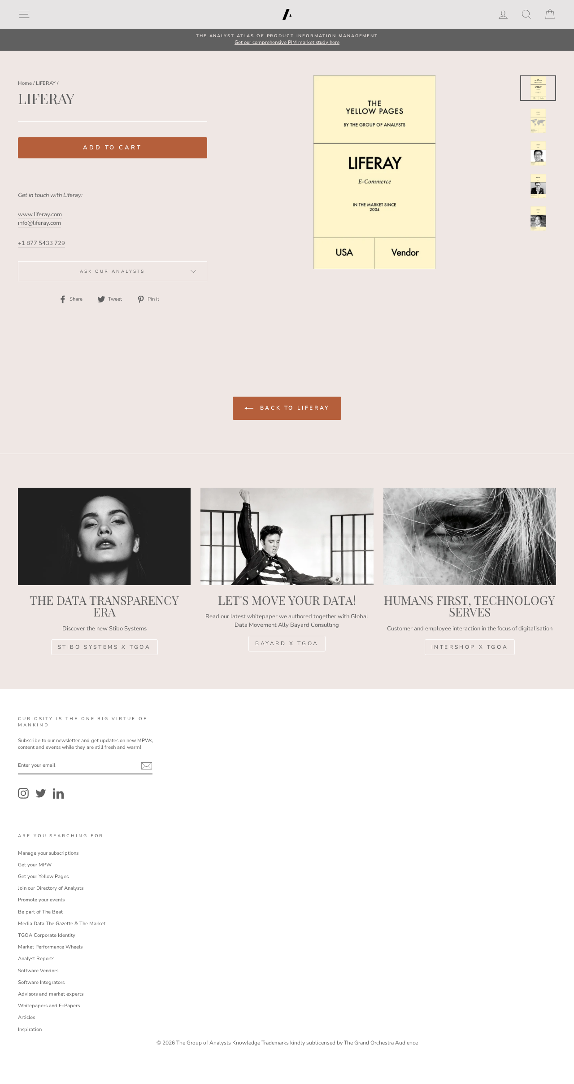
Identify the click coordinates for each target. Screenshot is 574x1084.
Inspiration (30, 1029)
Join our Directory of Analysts (50, 888)
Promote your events (41, 899)
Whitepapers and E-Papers (49, 1005)
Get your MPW (35, 864)
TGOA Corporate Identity (46, 935)
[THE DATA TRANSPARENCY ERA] (104, 536)
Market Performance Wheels (50, 947)
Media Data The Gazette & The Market (61, 923)
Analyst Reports (36, 958)
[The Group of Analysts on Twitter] (40, 793)
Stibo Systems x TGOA (104, 647)
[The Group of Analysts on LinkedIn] (58, 793)
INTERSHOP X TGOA (470, 647)
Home (25, 83)
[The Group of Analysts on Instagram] (23, 793)
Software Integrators (41, 982)
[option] (287, 39)
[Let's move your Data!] (286, 536)
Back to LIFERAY (293, 407)
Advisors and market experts (50, 994)
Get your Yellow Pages (43, 876)
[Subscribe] (146, 766)
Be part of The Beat (40, 912)
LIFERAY (46, 83)
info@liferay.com (39, 223)
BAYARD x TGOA (287, 643)
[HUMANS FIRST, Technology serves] (469, 536)
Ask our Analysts (112, 271)
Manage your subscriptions (48, 853)
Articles (26, 1017)
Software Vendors (38, 970)
